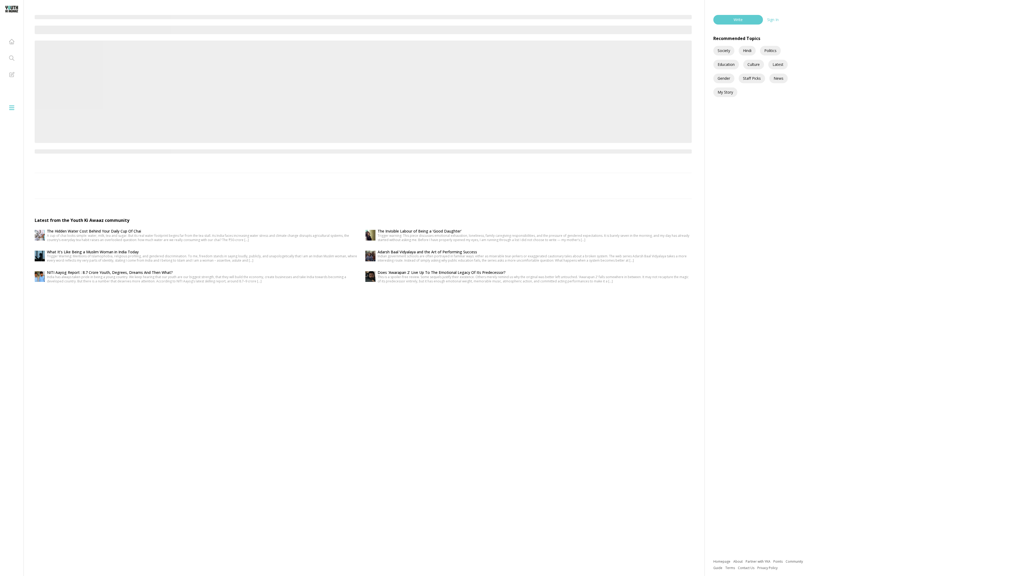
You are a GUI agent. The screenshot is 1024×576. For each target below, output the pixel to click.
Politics (770, 50)
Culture (753, 64)
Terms (730, 568)
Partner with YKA (758, 561)
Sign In (773, 19)
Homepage (722, 561)
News (778, 78)
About (738, 561)
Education (726, 64)
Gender (724, 78)
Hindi (747, 50)
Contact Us (746, 568)
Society (724, 50)
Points (778, 561)
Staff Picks (752, 78)
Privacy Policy (767, 568)
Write (738, 19)
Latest (778, 64)
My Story (725, 92)
